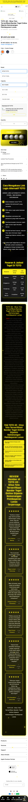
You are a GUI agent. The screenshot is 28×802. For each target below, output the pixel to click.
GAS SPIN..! (14, 142)
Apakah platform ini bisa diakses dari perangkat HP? (13, 461)
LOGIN (8, 799)
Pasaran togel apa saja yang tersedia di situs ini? (13, 452)
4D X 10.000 (5, 84)
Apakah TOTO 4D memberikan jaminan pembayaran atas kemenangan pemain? (14, 447)
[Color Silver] (12, 51)
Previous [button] (1, 2)
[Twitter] (4, 179)
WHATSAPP (19, 799)
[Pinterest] (7, 179)
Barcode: (10, 29)
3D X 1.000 (5, 89)
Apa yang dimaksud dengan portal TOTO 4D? (12, 442)
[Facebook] (2, 179)
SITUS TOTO (5, 71)
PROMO (3, 799)
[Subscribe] (22, 785)
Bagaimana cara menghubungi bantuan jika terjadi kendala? (13, 465)
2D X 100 (4, 94)
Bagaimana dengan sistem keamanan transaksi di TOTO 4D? (13, 456)
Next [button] (26, 2)
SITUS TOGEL (5, 76)
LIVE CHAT (24, 799)
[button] (14, 159)
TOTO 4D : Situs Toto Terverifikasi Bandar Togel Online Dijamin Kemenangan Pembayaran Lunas (14, 2)
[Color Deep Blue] (7, 51)
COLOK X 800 (5, 99)
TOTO (7, 318)
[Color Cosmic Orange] (2, 52)
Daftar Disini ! (14, 3)
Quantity (3, 120)
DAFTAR (13, 799)
